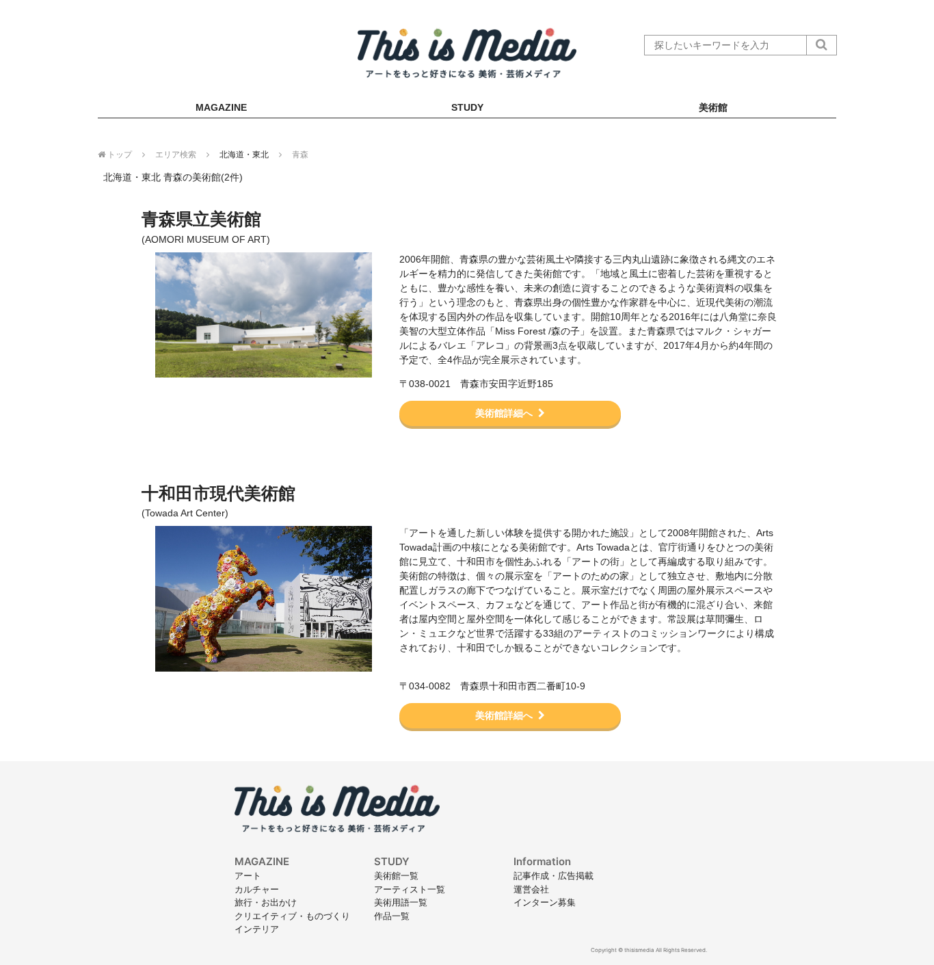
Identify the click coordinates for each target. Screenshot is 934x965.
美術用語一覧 (400, 902)
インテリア (257, 928)
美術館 (713, 107)
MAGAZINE (221, 107)
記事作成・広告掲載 (553, 875)
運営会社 (531, 889)
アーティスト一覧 (409, 889)
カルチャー (257, 889)
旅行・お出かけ (266, 902)
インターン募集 (544, 902)
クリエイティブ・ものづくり (292, 915)
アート (248, 875)
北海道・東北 (244, 154)
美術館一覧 (396, 875)
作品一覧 (392, 915)
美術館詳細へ (504, 413)
